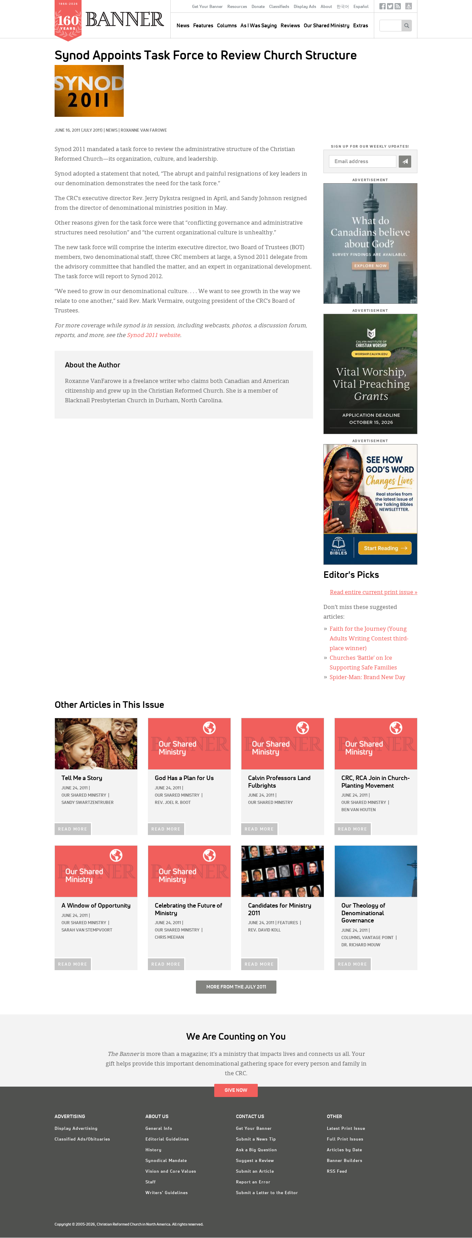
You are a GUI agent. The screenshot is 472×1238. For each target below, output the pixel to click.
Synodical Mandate (166, 1161)
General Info (158, 1129)
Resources (237, 7)
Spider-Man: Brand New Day (367, 678)
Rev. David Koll (264, 930)
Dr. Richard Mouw (360, 945)
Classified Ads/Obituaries (82, 1139)
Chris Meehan (169, 938)
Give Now (236, 1090)
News (111, 131)
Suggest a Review (255, 1161)
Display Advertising (76, 1129)
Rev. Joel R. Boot (173, 803)
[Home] (141, 18)
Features (203, 25)
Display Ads (305, 7)
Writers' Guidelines (166, 1193)
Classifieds (279, 7)
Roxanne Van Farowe (144, 131)
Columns (227, 25)
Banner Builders (344, 1161)
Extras (360, 25)
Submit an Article (255, 1172)
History (153, 1150)
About (326, 7)
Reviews (290, 25)
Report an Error (253, 1182)
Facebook (382, 7)
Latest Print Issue (346, 1129)
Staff (150, 1182)
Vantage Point (378, 938)
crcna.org (408, 6)
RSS (398, 7)
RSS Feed (337, 1172)
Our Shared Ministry (326, 25)
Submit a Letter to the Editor (267, 1193)
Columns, (351, 938)
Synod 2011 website (153, 335)
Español (361, 7)
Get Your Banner (207, 7)
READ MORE (72, 829)
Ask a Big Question (256, 1150)
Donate (258, 7)
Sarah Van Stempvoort (87, 930)
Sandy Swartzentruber (88, 803)
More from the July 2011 (236, 987)
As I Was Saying (258, 25)
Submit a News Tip (256, 1139)
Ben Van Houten (358, 810)
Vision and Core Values (170, 1172)
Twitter (390, 7)
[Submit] (405, 162)
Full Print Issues (345, 1139)
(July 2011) (92, 131)
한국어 (343, 7)
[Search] (407, 25)
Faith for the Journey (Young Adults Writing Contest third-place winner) (369, 639)
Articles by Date (344, 1150)
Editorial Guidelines (167, 1139)
